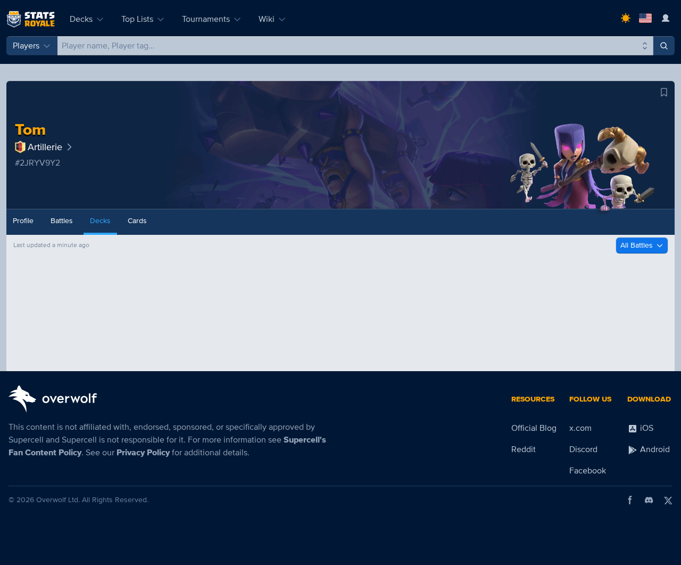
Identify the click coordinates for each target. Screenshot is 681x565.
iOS (645, 428)
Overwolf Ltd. (58, 499)
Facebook (587, 470)
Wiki (267, 19)
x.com (580, 428)
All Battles (636, 245)
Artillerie (45, 147)
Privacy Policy (143, 452)
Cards (137, 220)
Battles (62, 220)
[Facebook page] (630, 500)
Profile (23, 220)
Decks (81, 19)
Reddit (523, 449)
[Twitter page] (668, 500)
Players (26, 45)
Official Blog (534, 428)
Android (654, 449)
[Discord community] (649, 500)
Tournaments (206, 19)
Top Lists (137, 19)
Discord (583, 449)
